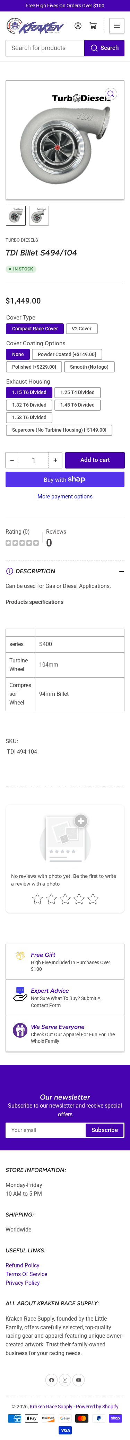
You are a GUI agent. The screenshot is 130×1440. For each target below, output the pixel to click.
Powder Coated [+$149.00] (67, 354)
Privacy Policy (23, 1283)
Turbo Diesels (22, 240)
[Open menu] (116, 25)
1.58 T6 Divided (29, 417)
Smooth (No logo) (89, 367)
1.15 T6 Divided (29, 392)
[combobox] (65, 48)
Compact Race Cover (35, 328)
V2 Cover (82, 328)
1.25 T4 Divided (77, 392)
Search (110, 48)
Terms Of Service (26, 1274)
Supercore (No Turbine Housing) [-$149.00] (59, 430)
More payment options (65, 496)
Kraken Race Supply (51, 1406)
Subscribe (105, 1130)
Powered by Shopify (97, 1406)
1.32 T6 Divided (29, 405)
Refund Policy (23, 1265)
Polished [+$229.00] (34, 367)
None (18, 354)
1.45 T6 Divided (77, 405)
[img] (22, 544)
